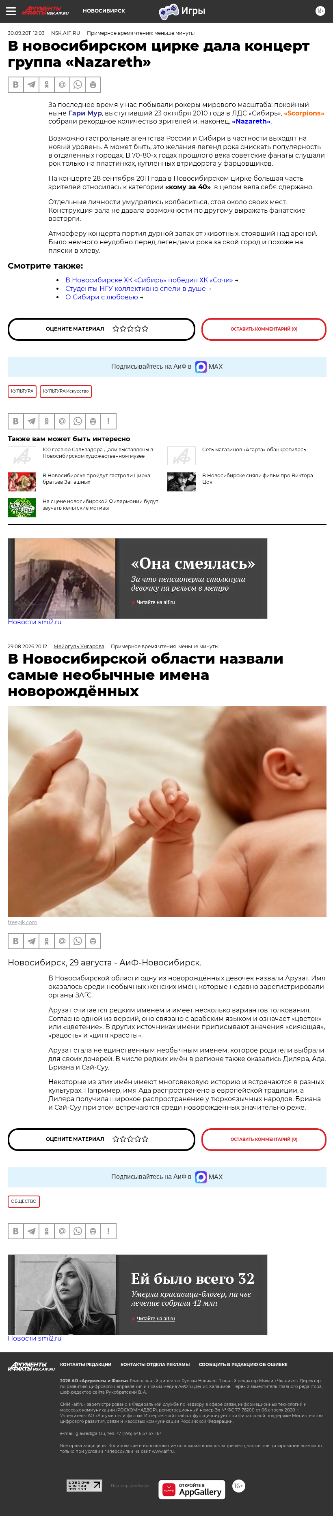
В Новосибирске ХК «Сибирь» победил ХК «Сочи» (149, 280)
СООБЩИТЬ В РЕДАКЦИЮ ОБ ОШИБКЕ (243, 1364)
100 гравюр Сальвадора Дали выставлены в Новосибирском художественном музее (98, 452)
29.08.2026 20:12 (27, 646)
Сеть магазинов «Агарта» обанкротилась (254, 449)
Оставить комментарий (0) (264, 329)
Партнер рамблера (130, 1485)
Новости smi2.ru (35, 622)
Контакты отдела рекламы (155, 1364)
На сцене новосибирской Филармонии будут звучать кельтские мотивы (100, 504)
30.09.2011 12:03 (26, 33)
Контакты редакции (85, 1364)
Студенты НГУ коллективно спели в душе (135, 289)
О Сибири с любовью (101, 297)
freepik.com (22, 922)
